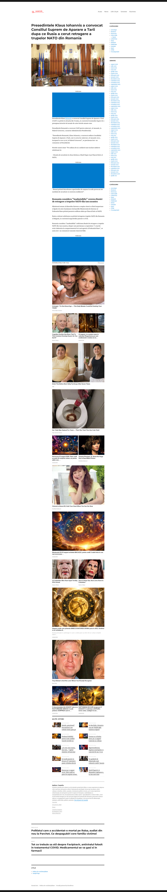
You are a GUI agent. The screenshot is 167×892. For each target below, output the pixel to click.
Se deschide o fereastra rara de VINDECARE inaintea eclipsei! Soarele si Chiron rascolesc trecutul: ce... (96, 730)
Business (132, 11)
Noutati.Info (34, 885)
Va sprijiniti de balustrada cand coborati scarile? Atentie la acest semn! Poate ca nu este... (96, 763)
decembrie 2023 (115, 122)
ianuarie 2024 (115, 121)
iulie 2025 (113, 88)
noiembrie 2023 (115, 124)
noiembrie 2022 (115, 146)
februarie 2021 (115, 170)
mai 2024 (113, 113)
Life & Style (114, 11)
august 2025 (114, 86)
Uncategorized (115, 52)
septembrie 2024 (115, 106)
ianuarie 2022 (115, 164)
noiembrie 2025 (115, 80)
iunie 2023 (114, 133)
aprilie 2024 (114, 115)
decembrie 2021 (115, 166)
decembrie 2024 (115, 101)
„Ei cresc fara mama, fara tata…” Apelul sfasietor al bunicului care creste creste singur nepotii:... (68, 752)
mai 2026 (113, 70)
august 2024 (114, 108)
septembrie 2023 (115, 128)
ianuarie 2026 (115, 77)
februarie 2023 (115, 141)
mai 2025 (113, 91)
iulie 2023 (113, 132)
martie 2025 (114, 95)
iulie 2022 (113, 154)
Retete (114, 37)
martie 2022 (114, 161)
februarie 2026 (115, 75)
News (106, 11)
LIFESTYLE (114, 39)
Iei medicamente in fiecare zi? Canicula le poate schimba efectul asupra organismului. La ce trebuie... (69, 763)
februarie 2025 (115, 97)
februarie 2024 (115, 119)
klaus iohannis (56, 813)
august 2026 (114, 64)
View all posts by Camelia (81, 800)
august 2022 (114, 152)
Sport (112, 48)
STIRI (112, 50)
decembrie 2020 (115, 174)
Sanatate (124, 11)
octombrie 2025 (115, 82)
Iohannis (68, 118)
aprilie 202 (114, 175)
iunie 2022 (114, 155)
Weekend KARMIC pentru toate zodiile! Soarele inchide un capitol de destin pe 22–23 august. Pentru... (69, 741)
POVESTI (113, 42)
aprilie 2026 (114, 71)
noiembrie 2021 (115, 168)
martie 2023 (114, 139)
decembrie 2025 (115, 79)
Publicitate (114, 44)
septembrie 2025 (115, 84)
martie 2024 (114, 117)
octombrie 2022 (115, 148)
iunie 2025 (114, 90)
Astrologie (114, 30)
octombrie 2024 (115, 104)
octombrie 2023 (115, 126)
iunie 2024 (114, 112)
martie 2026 (114, 73)
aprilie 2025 (114, 93)
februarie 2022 (115, 163)
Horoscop (113, 33)
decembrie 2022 (115, 144)
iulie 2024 (113, 110)
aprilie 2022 (114, 159)
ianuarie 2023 (114, 143)
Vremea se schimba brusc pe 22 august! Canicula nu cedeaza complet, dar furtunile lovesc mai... (96, 741)
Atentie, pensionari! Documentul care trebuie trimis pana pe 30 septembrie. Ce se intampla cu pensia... (69, 730)
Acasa (100, 11)
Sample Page (36, 873)
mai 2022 (113, 157)
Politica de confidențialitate (40, 871)
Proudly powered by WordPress (64, 885)
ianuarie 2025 (115, 99)
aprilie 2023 (114, 137)
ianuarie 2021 (114, 172)
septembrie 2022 (115, 150)
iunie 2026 (114, 68)
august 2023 (114, 130)
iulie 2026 (113, 66)
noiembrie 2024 (115, 102)
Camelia (54, 802)
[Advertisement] (79, 105)
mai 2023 (113, 135)
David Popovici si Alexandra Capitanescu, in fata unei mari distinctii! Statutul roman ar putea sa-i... (96, 774)
